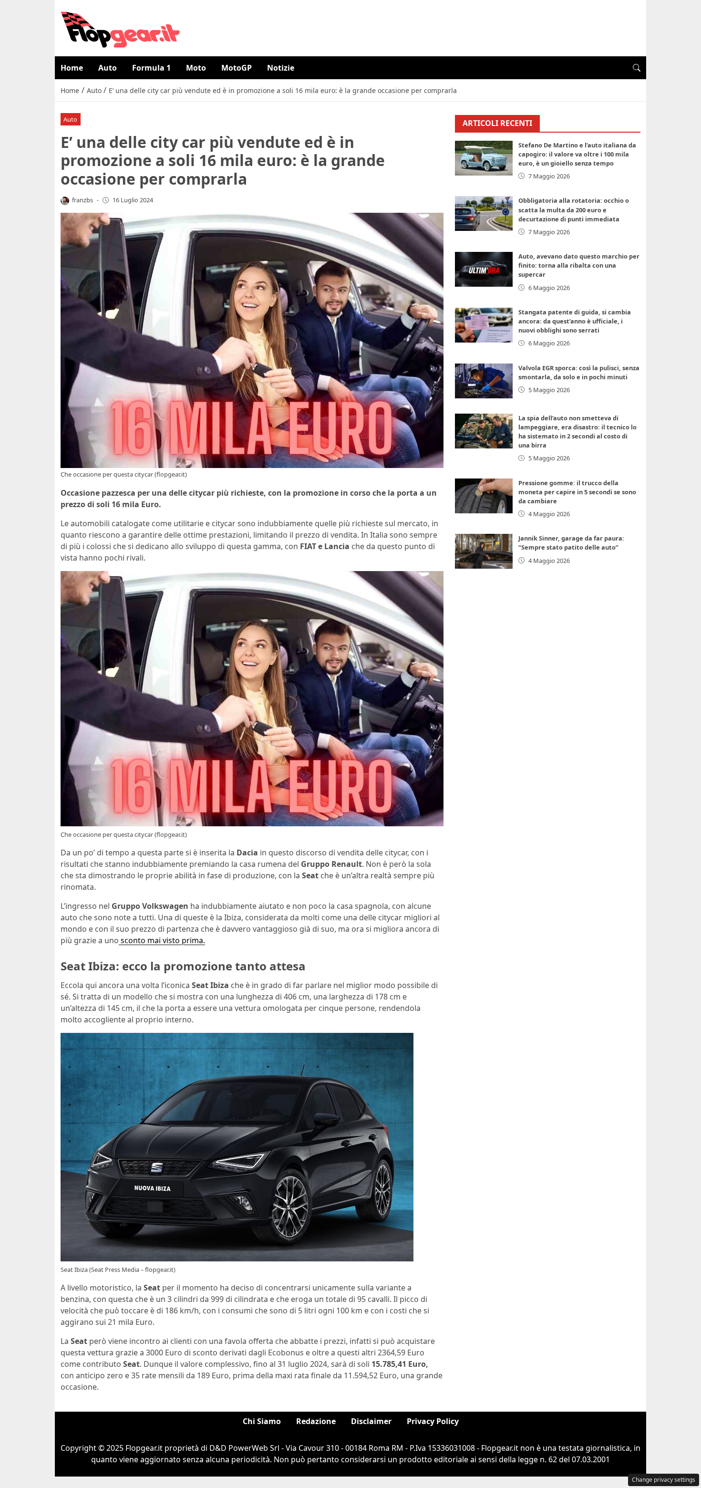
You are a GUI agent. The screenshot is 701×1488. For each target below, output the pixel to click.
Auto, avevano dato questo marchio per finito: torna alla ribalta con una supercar (578, 265)
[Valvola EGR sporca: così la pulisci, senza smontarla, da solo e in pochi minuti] (484, 381)
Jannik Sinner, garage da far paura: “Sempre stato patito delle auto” (571, 542)
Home (72, 67)
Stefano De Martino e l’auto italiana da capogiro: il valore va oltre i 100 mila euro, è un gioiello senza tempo (577, 154)
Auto (107, 67)
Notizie (280, 67)
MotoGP (236, 67)
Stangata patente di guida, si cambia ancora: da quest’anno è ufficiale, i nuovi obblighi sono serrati (574, 321)
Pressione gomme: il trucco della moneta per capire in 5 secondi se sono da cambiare (577, 492)
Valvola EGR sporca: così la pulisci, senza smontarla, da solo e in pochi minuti (578, 372)
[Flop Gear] (120, 27)
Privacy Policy (433, 1421)
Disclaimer (371, 1421)
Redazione (316, 1421)
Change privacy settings (663, 1480)
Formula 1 (151, 67)
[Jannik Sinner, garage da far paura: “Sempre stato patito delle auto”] (484, 551)
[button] (636, 67)
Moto (196, 67)
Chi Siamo (262, 1421)
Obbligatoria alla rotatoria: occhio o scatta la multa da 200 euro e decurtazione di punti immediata (573, 209)
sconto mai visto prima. (162, 940)
